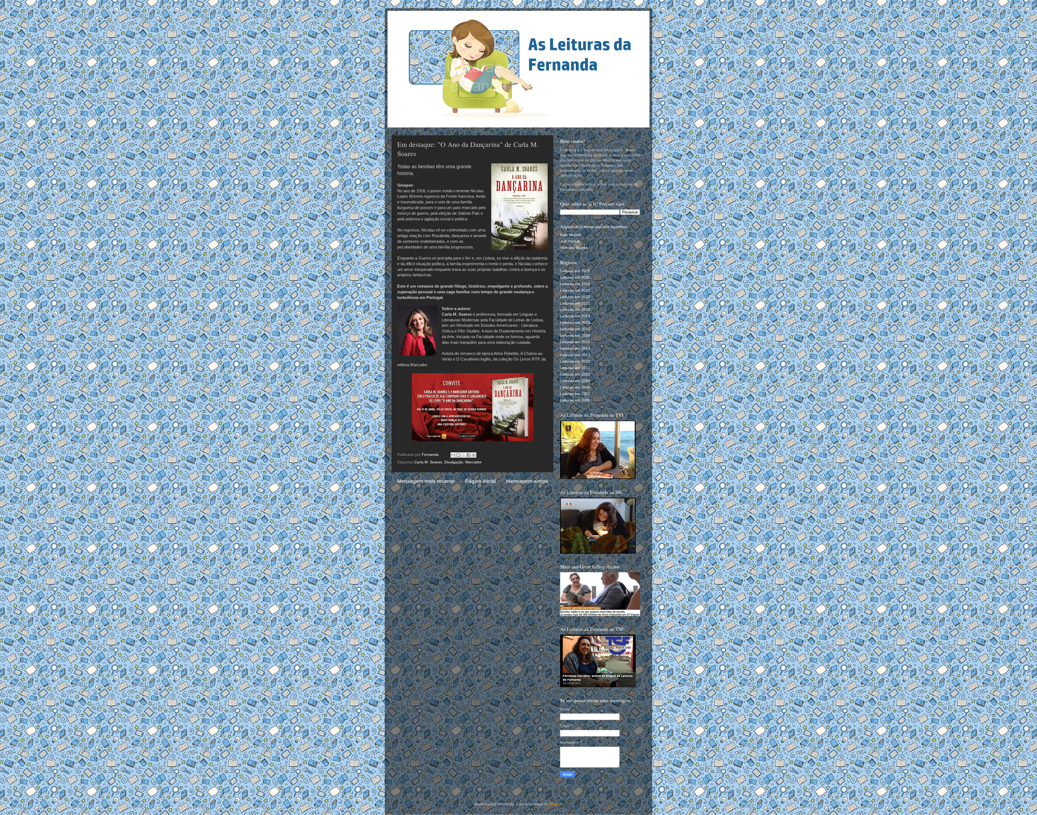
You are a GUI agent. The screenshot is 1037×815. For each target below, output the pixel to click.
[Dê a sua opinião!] (458, 455)
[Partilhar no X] (463, 455)
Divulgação (453, 462)
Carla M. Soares (428, 462)
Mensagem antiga (527, 481)
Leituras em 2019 (575, 316)
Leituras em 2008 (575, 387)
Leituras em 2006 (575, 400)
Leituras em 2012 (575, 361)
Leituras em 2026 (575, 271)
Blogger (555, 804)
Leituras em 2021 (575, 303)
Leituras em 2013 (575, 355)
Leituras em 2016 (575, 336)
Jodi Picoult (570, 241)
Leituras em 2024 (575, 284)
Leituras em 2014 (575, 348)
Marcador (473, 462)
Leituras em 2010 (575, 374)
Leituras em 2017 (575, 329)
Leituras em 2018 (575, 323)
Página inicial (480, 481)
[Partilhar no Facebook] (468, 455)
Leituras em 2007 (575, 394)
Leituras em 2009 (575, 381)
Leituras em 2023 (575, 290)
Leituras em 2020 (575, 310)
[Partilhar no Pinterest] (473, 455)
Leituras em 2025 (575, 277)
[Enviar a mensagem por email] (453, 455)
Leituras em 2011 (575, 368)
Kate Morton (570, 235)
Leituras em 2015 (575, 342)
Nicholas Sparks (574, 248)
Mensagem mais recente (425, 481)
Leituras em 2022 (575, 297)
